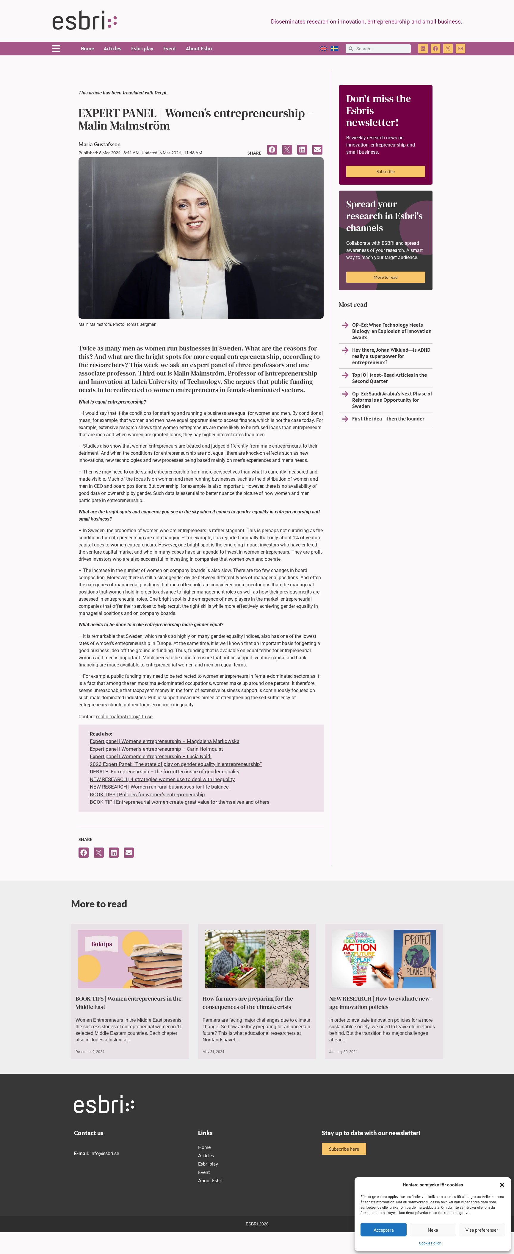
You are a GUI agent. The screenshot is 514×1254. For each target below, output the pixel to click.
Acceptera (384, 1230)
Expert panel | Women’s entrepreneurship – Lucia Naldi (150, 756)
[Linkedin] (423, 48)
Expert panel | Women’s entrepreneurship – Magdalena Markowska (164, 741)
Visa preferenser (482, 1230)
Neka (433, 1230)
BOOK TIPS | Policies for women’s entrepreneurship (147, 794)
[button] (502, 1185)
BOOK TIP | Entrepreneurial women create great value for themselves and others (179, 802)
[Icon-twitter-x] (448, 48)
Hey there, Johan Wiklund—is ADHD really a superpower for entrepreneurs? (391, 356)
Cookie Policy (430, 1243)
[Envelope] (460, 48)
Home (87, 48)
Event (169, 48)
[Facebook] (435, 48)
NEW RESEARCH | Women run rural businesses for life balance (159, 787)
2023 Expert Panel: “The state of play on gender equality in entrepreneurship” (176, 764)
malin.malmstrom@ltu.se (124, 716)
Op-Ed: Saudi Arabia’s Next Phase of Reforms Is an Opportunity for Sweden (392, 399)
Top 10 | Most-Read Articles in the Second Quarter (389, 377)
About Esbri (199, 48)
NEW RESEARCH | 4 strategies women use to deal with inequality (162, 779)
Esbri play (142, 48)
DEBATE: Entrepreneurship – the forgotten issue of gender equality (164, 772)
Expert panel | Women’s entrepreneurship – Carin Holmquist (156, 749)
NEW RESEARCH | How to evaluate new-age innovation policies (380, 1002)
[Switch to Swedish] (334, 48)
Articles (112, 48)
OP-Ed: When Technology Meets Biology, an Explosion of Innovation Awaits (392, 331)
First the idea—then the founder (388, 418)
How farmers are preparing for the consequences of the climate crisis (248, 1002)
